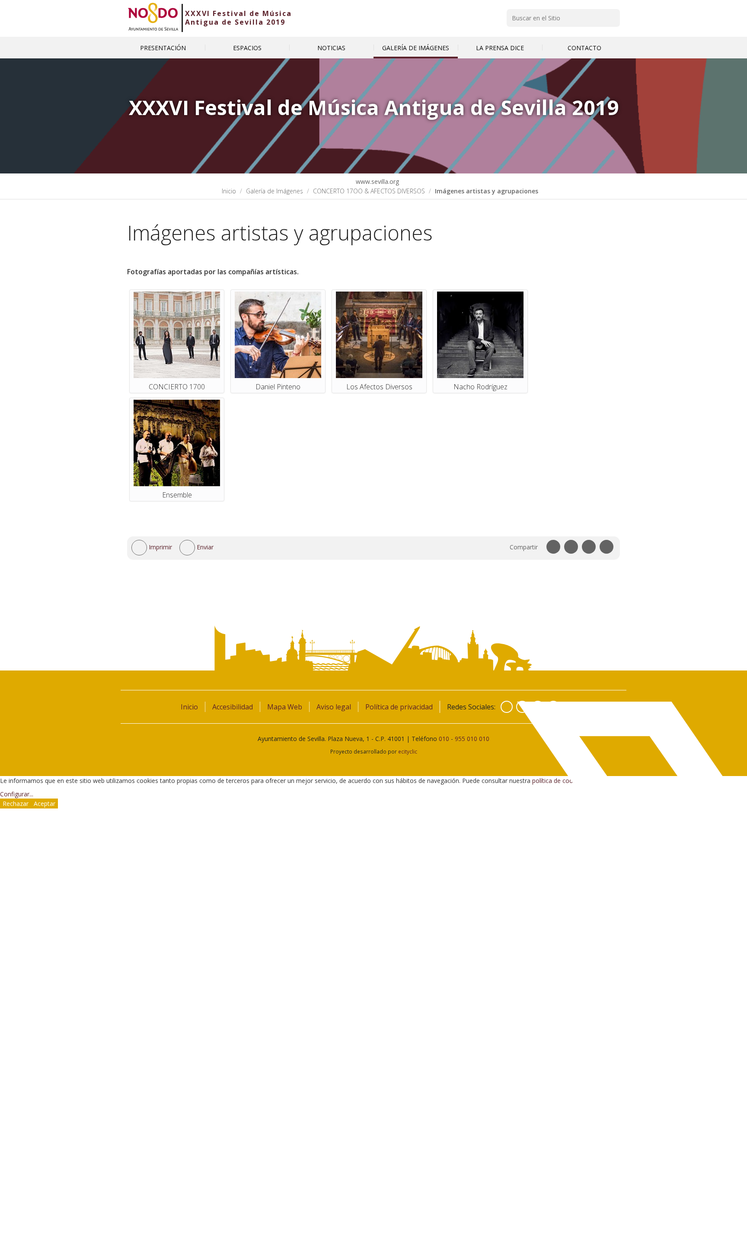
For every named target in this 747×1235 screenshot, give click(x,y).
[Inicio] (153, 17)
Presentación (163, 48)
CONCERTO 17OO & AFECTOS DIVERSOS (369, 191)
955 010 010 (472, 739)
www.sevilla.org (376, 181)
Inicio (229, 191)
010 (444, 739)
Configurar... (16, 794)
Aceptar (44, 803)
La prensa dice (500, 48)
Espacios (247, 48)
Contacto (584, 48)
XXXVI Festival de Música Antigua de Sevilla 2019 (238, 18)
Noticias (331, 48)
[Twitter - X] (522, 707)
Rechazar (16, 803)
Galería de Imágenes (415, 48)
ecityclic (407, 751)
